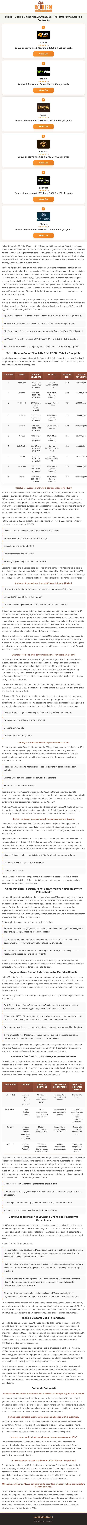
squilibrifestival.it (43, 1517)
